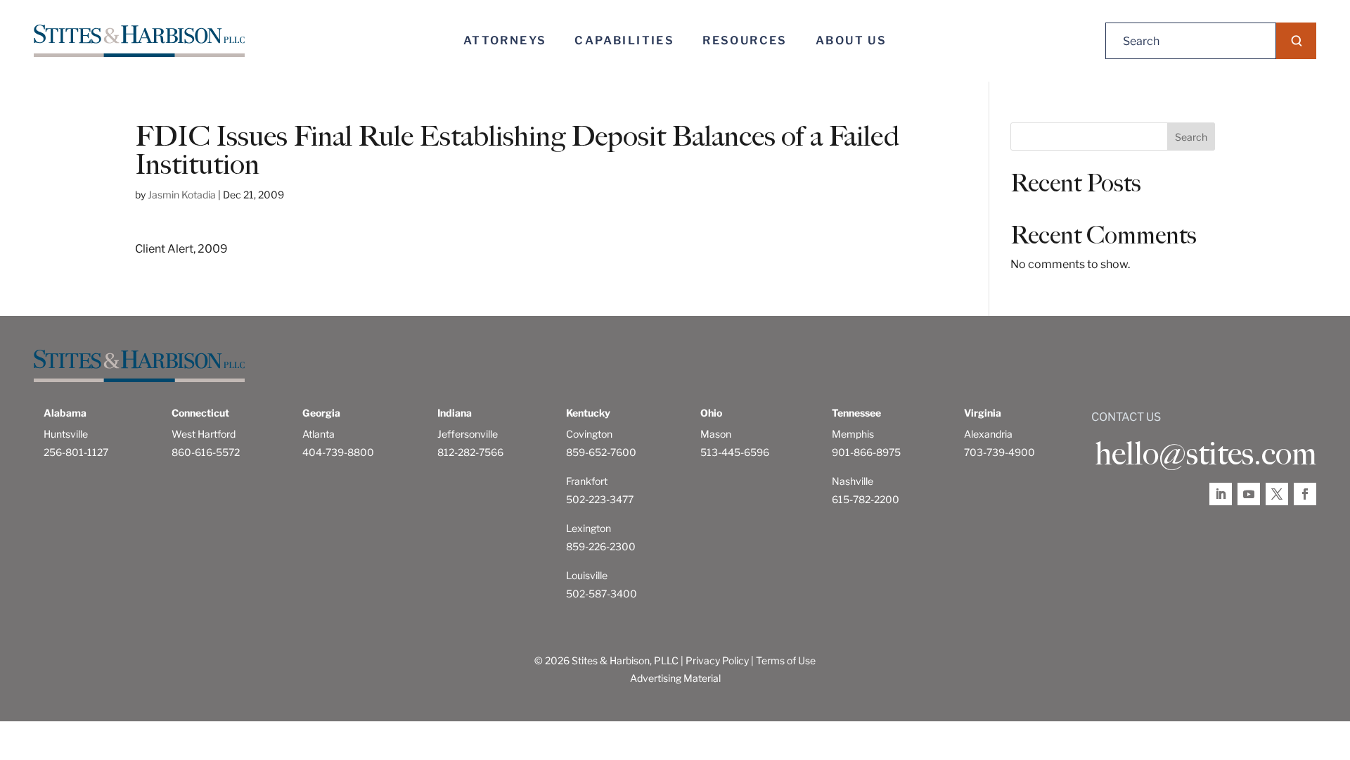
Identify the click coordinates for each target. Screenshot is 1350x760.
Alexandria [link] (988, 434)
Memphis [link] (853, 434)
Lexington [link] (588, 528)
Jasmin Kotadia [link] (182, 195)
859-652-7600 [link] (601, 452)
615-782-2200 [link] (865, 499)
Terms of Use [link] (786, 660)
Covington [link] (589, 434)
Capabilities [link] (624, 40)
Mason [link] (715, 434)
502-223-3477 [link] (600, 499)
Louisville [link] (587, 575)
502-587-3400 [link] (601, 594)
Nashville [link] (852, 481)
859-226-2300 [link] (601, 546)
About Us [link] (851, 40)
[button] (1296, 41)
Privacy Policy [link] (717, 660)
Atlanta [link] (318, 434)
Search (1191, 137)
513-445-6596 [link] (734, 452)
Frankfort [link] (587, 481)
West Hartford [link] (204, 434)
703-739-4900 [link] (999, 452)
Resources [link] (745, 40)
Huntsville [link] (66, 434)
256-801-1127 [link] (76, 452)
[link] (139, 41)
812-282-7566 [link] (470, 452)
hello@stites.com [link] (1205, 454)
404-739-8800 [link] (338, 452)
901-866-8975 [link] (866, 452)
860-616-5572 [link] (206, 452)
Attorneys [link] (505, 40)
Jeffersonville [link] (467, 434)
